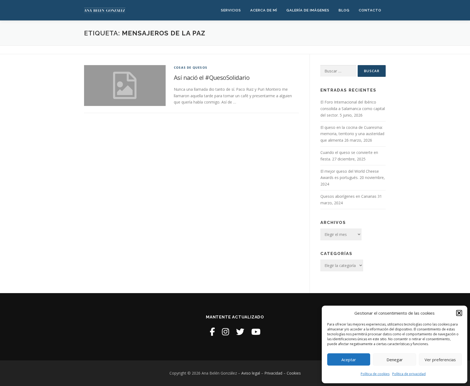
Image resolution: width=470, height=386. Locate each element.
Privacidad (273, 373)
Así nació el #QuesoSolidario (211, 77)
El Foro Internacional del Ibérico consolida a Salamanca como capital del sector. (352, 108)
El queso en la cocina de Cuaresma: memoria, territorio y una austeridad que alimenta (352, 134)
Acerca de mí (263, 10)
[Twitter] (240, 331)
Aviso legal (250, 373)
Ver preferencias (440, 359)
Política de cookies (375, 374)
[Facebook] (212, 331)
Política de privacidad (409, 374)
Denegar (394, 359)
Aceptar (348, 359)
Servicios (231, 10)
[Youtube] (256, 331)
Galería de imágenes (307, 10)
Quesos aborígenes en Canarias (348, 196)
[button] (459, 313)
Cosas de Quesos (190, 67)
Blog (344, 10)
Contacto (370, 10)
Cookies (294, 373)
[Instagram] (225, 331)
